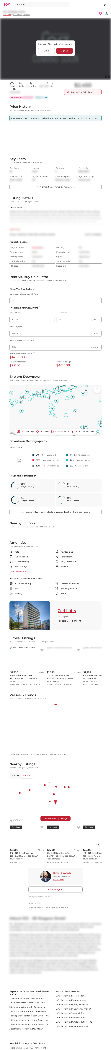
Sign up (64, 51)
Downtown (17, 15)
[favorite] (42, 748)
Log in (46, 51)
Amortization (61, 361)
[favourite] (100, 13)
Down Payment (15, 375)
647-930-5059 (58, 1017)
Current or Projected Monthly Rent (23, 342)
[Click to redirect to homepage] (7, 4)
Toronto (26, 15)
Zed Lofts (7, 15)
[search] (42, 4)
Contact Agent (55, 1026)
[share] (106, 13)
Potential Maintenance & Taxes (21, 389)
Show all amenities (18, 669)
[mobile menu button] (107, 4)
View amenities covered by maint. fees (56, 235)
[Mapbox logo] (16, 957)
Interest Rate (14, 361)
